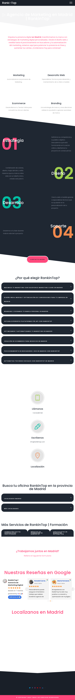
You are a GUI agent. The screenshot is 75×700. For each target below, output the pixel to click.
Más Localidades (11, 508)
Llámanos (37, 408)
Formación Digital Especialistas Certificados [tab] (13, 533)
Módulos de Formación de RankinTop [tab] (37, 533)
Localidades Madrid (12, 498)
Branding (56, 103)
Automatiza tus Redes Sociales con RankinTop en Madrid (29, 361)
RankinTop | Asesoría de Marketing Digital (15, 582)
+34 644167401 (37, 413)
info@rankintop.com (37, 442)
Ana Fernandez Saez (63, 581)
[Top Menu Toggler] (71, 2)
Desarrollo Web (56, 75)
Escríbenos (37, 437)
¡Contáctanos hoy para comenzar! (47, 48)
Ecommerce (18, 103)
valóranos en (13, 597)
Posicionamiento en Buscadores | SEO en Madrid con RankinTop (32, 351)
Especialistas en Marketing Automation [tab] (60, 533)
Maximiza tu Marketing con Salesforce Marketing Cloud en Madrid (33, 287)
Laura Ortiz (38, 581)
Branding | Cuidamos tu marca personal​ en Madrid (26, 311)
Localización (37, 466)
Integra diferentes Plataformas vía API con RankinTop (28, 321)
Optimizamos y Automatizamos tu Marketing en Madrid (28, 331)
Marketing (19, 75)
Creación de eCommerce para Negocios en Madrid (25, 341)
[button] (37, 287)
